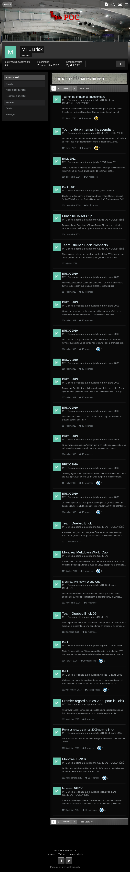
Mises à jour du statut (15, 90)
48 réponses (87, 292)
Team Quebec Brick (77, 523)
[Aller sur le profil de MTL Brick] (57, 99)
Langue (50, 854)
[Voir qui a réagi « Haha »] (96, 118)
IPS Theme (59, 850)
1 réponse (86, 118)
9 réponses (87, 571)
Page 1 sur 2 (85, 88)
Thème (61, 854)
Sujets (9, 108)
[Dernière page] (74, 88)
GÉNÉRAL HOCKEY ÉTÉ (75, 103)
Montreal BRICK (74, 759)
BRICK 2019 (70, 273)
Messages (10, 114)
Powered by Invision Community (65, 867)
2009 (116, 277)
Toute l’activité (12, 77)
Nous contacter (76, 854)
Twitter (69, 860)
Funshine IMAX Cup (77, 216)
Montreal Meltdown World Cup (85, 552)
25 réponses (93, 778)
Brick (65, 642)
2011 (115, 162)
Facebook (61, 860)
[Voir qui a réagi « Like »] (98, 349)
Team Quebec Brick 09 (79, 613)
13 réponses (90, 632)
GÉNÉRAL (102, 555)
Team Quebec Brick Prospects (85, 245)
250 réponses (89, 661)
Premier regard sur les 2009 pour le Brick (93, 701)
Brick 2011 (68, 158)
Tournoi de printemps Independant (83, 96)
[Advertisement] (65, 33)
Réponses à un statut (15, 96)
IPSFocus (71, 850)
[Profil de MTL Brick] (120, 64)
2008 (119, 645)
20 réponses (92, 177)
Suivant (66, 88)
